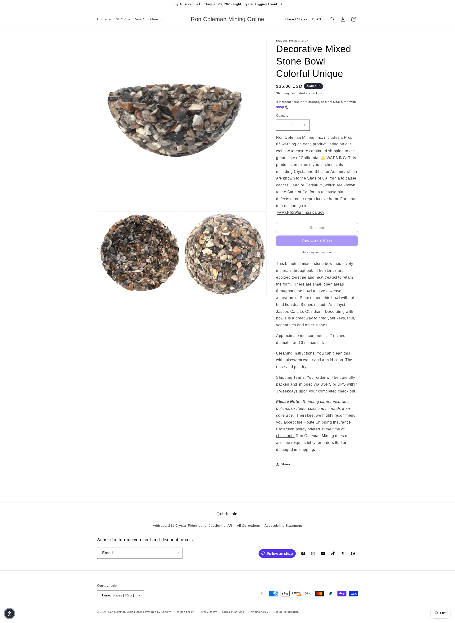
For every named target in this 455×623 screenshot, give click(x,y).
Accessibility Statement (283, 526)
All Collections (248, 526)
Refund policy (185, 611)
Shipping (282, 93)
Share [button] (286, 464)
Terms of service (233, 611)
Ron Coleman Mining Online (126, 612)
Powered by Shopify (158, 612)
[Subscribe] (177, 552)
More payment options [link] (316, 252)
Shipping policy (258, 611)
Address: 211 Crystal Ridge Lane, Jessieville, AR (192, 526)
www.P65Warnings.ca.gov (300, 212)
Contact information (286, 611)
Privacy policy (208, 611)
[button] (103, 19)
